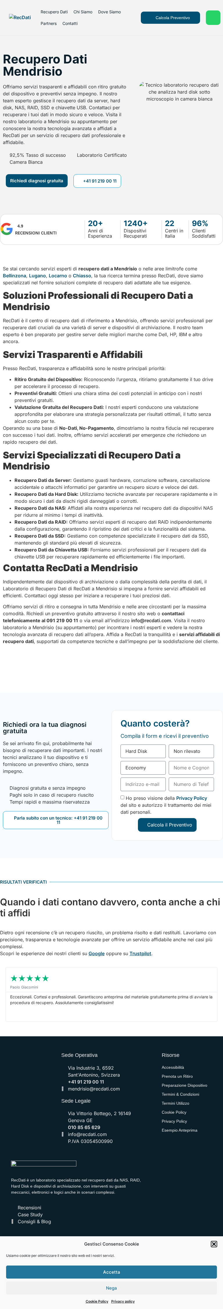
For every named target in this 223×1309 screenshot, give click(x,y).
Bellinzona (14, 275)
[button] (214, 1244)
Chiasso (82, 275)
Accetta (111, 1272)
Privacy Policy (191, 798)
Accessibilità (173, 1067)
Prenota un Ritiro (177, 1076)
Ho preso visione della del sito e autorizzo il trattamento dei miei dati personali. (166, 805)
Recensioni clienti (36, 232)
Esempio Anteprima (179, 1130)
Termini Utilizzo (175, 1103)
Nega (111, 1288)
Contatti (70, 23)
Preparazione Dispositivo (184, 1085)
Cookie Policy (97, 1301)
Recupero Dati (54, 11)
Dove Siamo (109, 11)
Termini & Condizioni (180, 1094)
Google (97, 953)
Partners (49, 23)
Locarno (58, 275)
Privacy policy (123, 1301)
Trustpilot (140, 953)
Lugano (37, 275)
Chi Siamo (82, 11)
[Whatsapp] (213, 17)
